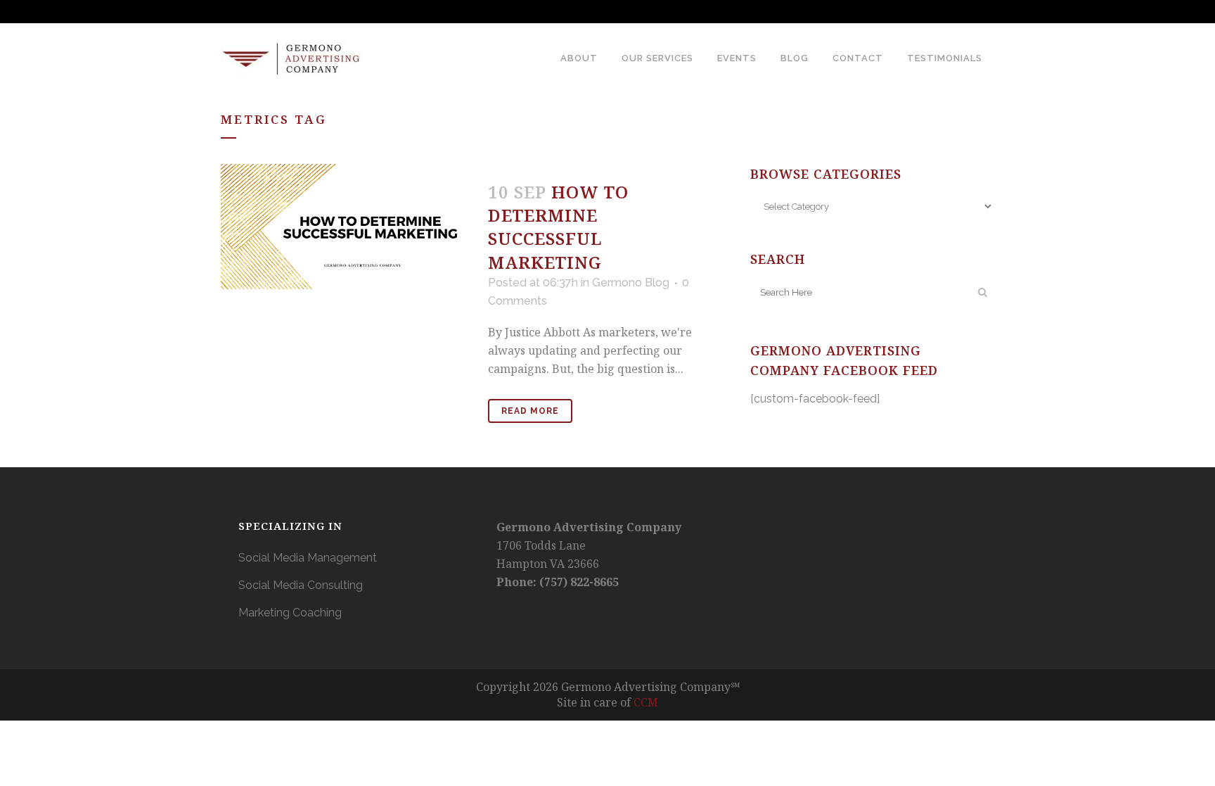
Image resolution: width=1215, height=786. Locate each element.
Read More (530, 411)
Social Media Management (307, 557)
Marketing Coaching (290, 612)
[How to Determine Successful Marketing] (346, 226)
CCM (646, 702)
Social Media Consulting (300, 585)
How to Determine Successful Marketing (558, 227)
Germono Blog (630, 282)
